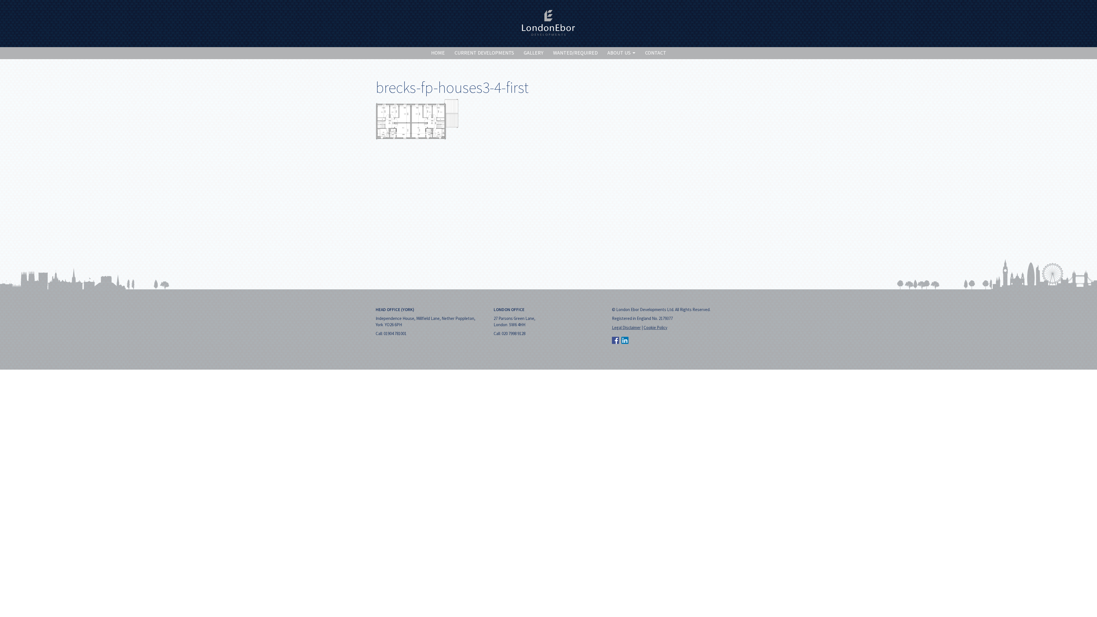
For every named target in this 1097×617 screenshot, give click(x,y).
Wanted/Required (575, 52)
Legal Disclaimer (626, 327)
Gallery (533, 52)
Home (438, 52)
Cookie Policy (655, 327)
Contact (655, 52)
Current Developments (484, 52)
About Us (619, 52)
